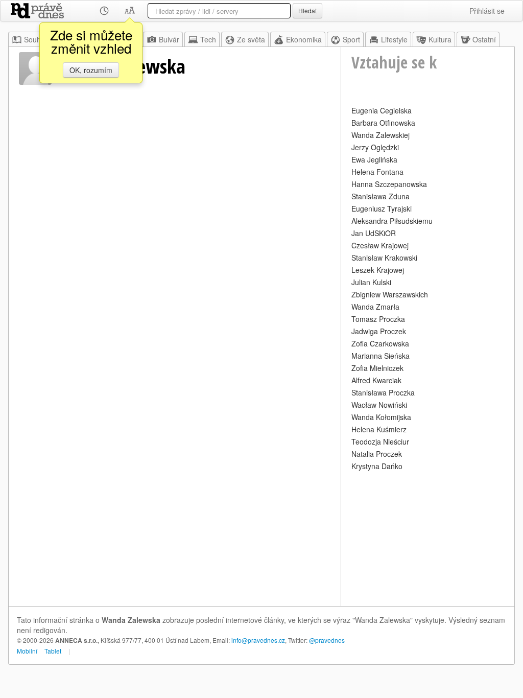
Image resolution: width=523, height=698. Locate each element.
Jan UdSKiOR (373, 233)
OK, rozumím (90, 70)
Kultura (440, 39)
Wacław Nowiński (379, 405)
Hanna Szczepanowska (389, 184)
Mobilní (27, 650)
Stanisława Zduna (380, 196)
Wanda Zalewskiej (380, 135)
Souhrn (35, 39)
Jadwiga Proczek (378, 331)
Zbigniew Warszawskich (389, 294)
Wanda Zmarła (375, 306)
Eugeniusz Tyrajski (381, 208)
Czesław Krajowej (380, 245)
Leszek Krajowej (377, 270)
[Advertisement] (427, 537)
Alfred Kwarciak (376, 380)
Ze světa (251, 39)
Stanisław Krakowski (384, 257)
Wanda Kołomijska (381, 417)
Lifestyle (394, 39)
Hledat (307, 10)
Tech (208, 39)
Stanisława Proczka (383, 392)
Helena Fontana (377, 172)
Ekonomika (304, 39)
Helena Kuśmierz (379, 429)
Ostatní (484, 39)
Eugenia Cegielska (381, 110)
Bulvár (169, 39)
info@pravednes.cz (258, 640)
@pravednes (327, 640)
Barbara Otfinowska (383, 123)
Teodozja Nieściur (380, 441)
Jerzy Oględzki (375, 147)
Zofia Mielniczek (377, 368)
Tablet (52, 650)
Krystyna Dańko (376, 466)
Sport (351, 39)
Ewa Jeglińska (374, 159)
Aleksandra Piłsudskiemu (392, 221)
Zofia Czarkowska (380, 343)
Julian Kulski (371, 282)
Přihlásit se (487, 11)
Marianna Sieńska (380, 356)
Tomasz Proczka (378, 319)
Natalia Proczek (376, 454)
